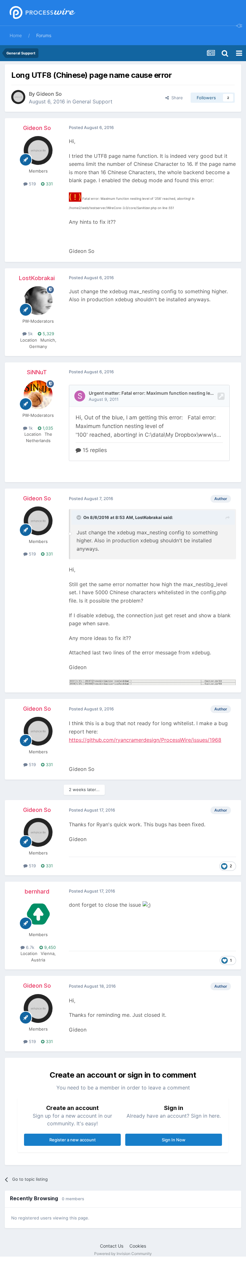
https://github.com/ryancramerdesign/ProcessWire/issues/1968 (145, 740)
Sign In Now (173, 1139)
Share (176, 97)
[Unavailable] (152, 682)
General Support (92, 101)
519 (32, 183)
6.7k (29, 947)
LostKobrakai (37, 278)
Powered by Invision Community (123, 1253)
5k (30, 333)
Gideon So (49, 94)
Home (16, 35)
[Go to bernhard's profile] (38, 914)
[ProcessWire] (42, 13)
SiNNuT (37, 372)
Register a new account (72, 1139)
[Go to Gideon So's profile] (18, 97)
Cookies (137, 1246)
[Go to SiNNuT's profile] (38, 394)
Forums (43, 35)
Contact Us (111, 1246)
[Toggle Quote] (79, 517)
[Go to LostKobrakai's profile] (38, 300)
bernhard (37, 891)
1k (30, 428)
